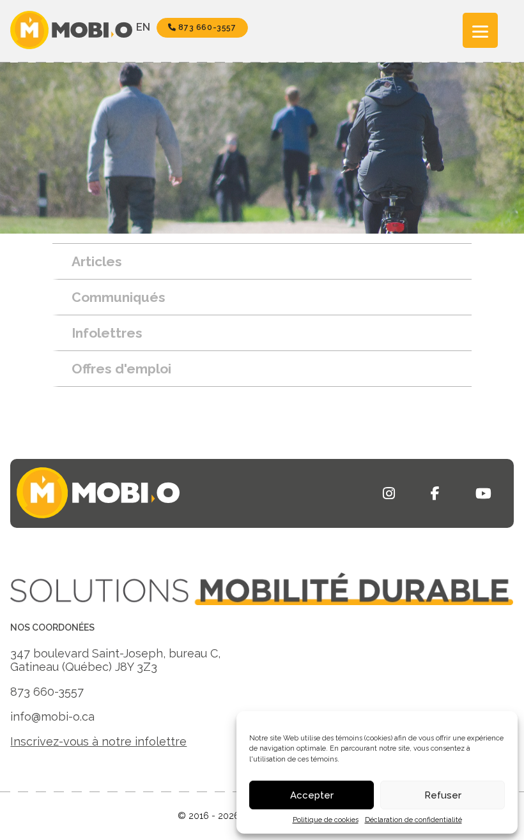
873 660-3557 (206, 27)
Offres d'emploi (121, 369)
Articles (97, 261)
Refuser (442, 795)
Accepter (312, 795)
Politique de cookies (325, 820)
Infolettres (107, 333)
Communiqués (119, 297)
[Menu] (480, 30)
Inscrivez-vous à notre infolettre (98, 741)
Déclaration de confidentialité (413, 820)
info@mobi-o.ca (52, 716)
